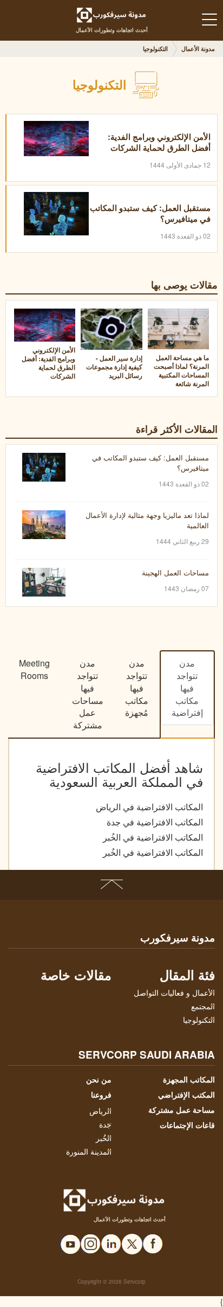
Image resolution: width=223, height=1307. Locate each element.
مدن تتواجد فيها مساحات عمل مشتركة (87, 694)
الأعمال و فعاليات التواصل (174, 992)
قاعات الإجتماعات (187, 1124)
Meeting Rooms (34, 669)
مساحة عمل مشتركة (181, 1109)
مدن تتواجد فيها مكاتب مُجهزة (136, 688)
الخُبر (104, 1137)
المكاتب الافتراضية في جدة (155, 822)
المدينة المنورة (89, 1151)
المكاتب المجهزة (189, 1079)
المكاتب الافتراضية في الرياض (149, 807)
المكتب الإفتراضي (186, 1094)
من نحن (99, 1079)
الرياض (100, 1110)
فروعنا (101, 1094)
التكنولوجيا (199, 1019)
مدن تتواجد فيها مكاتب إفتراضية (187, 688)
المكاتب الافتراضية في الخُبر (153, 837)
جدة (105, 1124)
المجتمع (203, 1006)
